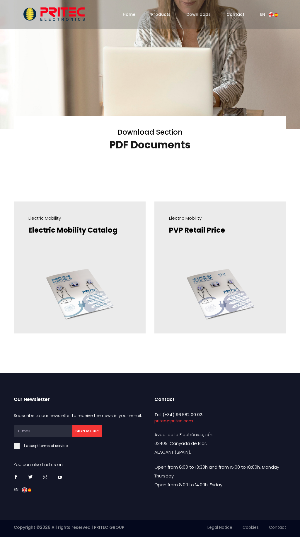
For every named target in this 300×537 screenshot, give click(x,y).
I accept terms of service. (46, 445)
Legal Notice (219, 527)
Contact (235, 14)
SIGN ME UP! (87, 431)
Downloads (198, 14)
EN (264, 14)
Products (161, 14)
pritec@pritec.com (173, 421)
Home (129, 14)
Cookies (251, 527)
